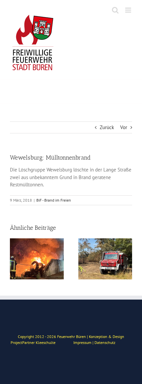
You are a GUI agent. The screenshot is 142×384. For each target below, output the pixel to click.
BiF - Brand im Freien (53, 200)
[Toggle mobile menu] (128, 10)
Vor (123, 127)
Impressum (82, 342)
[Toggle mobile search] (115, 10)
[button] (15, 259)
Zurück (107, 127)
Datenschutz (104, 342)
